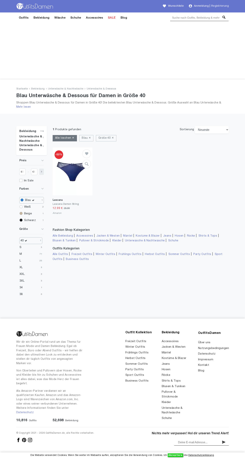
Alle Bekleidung (63, 236)
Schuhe (75, 17)
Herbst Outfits (155, 254)
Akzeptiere (175, 455)
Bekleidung (41, 17)
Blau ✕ (86, 138)
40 (22, 240)
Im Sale (28, 180)
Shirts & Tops (207, 236)
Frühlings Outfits (130, 254)
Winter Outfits (105, 254)
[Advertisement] (122, 52)
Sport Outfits (134, 375)
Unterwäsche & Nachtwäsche (65, 89)
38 (21, 294)
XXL (22, 274)
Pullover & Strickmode (94, 240)
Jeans (167, 236)
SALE (112, 17)
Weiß (27, 207)
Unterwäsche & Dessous (101, 89)
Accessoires (94, 17)
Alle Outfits (60, 254)
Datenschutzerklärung (201, 455)
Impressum (205, 359)
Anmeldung (201, 6)
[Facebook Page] (18, 440)
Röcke (191, 236)
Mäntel (127, 236)
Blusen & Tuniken (64, 240)
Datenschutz (25, 412)
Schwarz (30, 220)
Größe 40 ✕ (106, 138)
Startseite (22, 89)
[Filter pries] (41, 172)
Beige (28, 213)
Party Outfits (202, 254)
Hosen (179, 236)
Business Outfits (77, 259)
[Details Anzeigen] (86, 164)
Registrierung (220, 6)
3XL (22, 280)
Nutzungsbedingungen (213, 348)
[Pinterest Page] (24, 440)
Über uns (204, 342)
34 (21, 287)
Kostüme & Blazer (148, 236)
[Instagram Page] (30, 440)
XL (21, 267)
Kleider (117, 240)
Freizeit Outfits (82, 254)
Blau (28, 200)
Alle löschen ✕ (64, 138)
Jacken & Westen (108, 236)
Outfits (24, 17)
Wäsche (59, 17)
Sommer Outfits (179, 254)
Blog (124, 17)
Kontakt (203, 365)
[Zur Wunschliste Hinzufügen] (86, 153)
